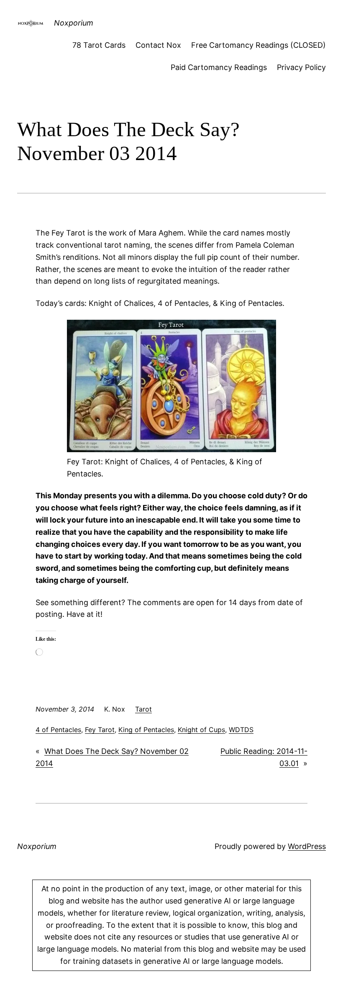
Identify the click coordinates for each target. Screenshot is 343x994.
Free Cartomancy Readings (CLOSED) (258, 45)
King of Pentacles (146, 729)
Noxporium (73, 22)
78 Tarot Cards (98, 45)
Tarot (143, 709)
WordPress (307, 846)
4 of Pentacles (58, 729)
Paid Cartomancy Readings (219, 67)
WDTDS (241, 729)
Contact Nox (158, 45)
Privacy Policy (301, 67)
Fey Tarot (100, 729)
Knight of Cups (201, 729)
